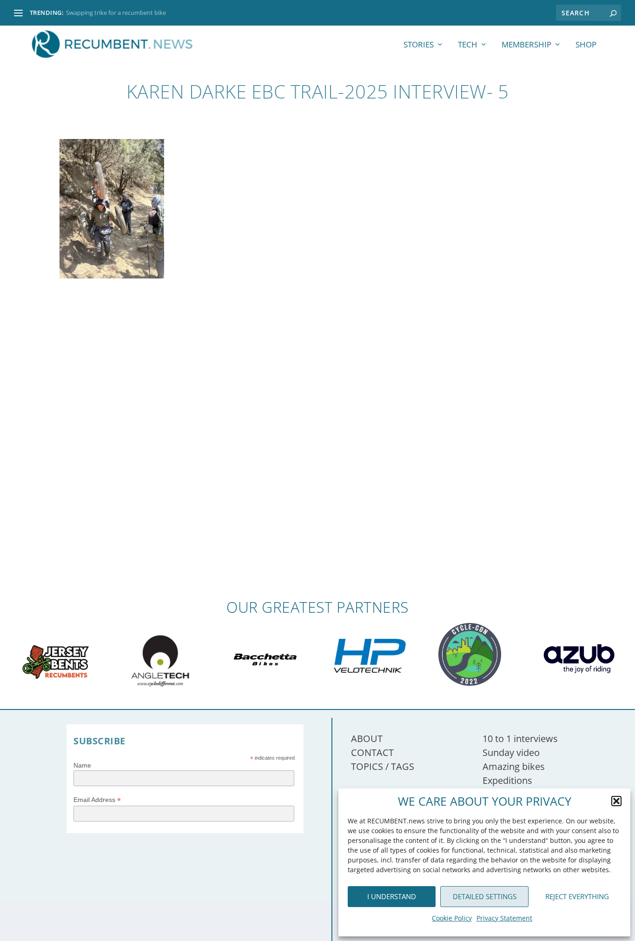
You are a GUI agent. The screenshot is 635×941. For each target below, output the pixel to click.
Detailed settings (484, 896)
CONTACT (372, 752)
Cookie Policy (452, 918)
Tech (467, 45)
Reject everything (577, 896)
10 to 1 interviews (520, 738)
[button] (616, 801)
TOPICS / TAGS (382, 766)
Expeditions (507, 780)
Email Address (97, 799)
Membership (526, 45)
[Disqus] (317, 462)
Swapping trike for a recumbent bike (116, 12)
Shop (585, 45)
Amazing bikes (514, 766)
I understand (391, 896)
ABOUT (367, 738)
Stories (418, 45)
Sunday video (511, 752)
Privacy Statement (504, 918)
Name (82, 765)
